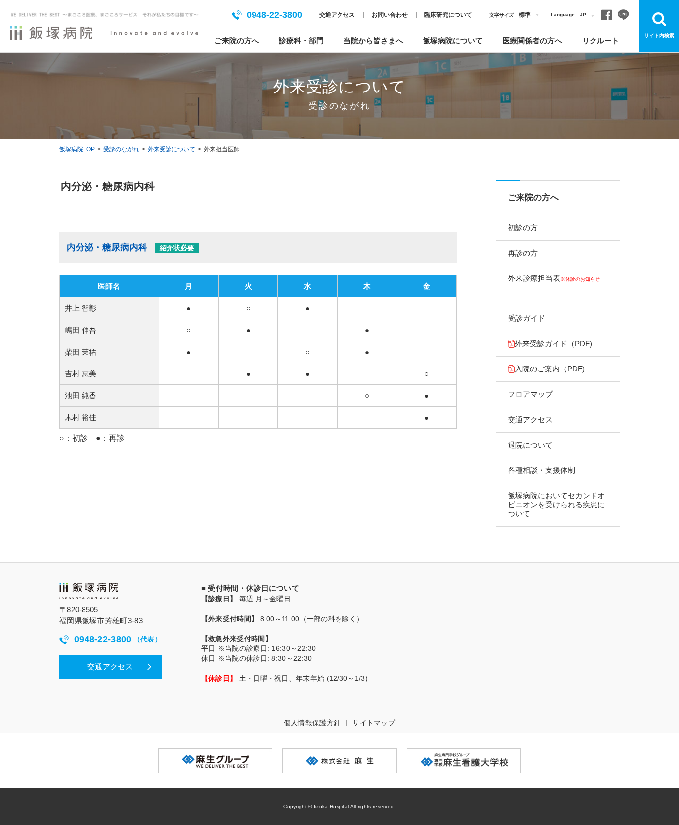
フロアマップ (530, 394)
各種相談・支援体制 (541, 470)
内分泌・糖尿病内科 (130, 247)
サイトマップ (373, 723)
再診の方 (523, 253)
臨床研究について (448, 14)
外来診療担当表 (554, 278)
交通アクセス (337, 14)
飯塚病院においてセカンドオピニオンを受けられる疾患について (556, 504)
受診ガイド (526, 318)
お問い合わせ (390, 14)
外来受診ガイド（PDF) (553, 343)
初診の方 (523, 227)
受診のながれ (121, 149)
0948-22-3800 (274, 15)
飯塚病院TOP (77, 149)
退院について (530, 445)
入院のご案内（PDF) (550, 369)
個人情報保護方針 (312, 723)
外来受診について (171, 149)
